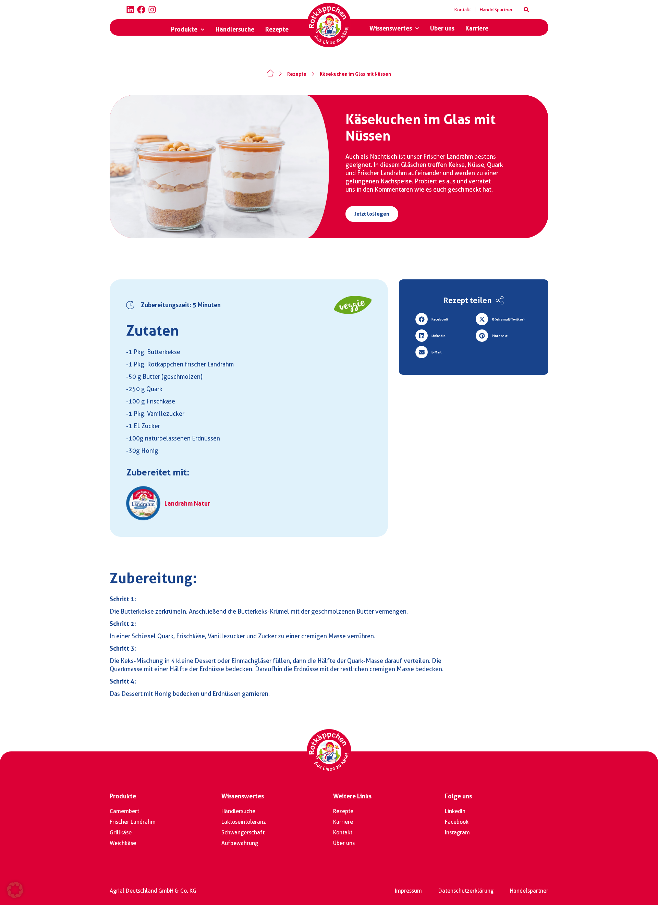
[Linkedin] (130, 9)
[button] (526, 9)
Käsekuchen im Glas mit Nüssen (355, 74)
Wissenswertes (242, 796)
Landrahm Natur (187, 503)
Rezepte (296, 74)
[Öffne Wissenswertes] (417, 28)
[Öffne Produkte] (202, 29)
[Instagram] (152, 9)
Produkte (123, 796)
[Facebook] (141, 9)
